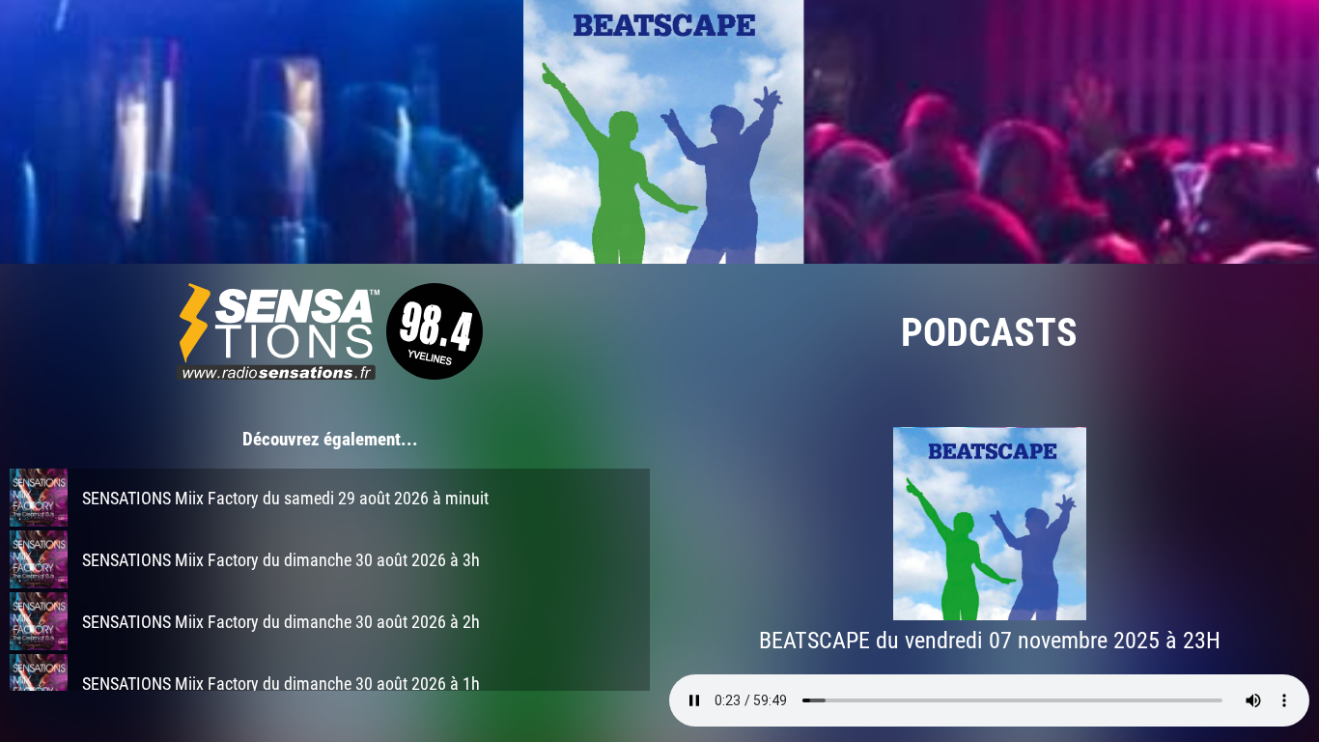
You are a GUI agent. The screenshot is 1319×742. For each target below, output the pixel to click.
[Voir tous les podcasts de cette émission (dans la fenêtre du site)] (659, 132)
